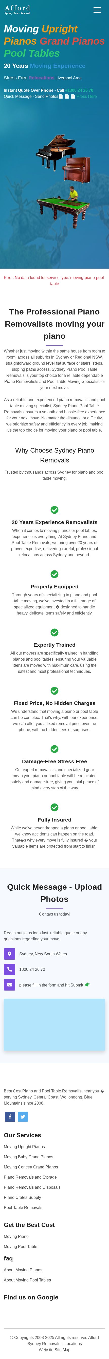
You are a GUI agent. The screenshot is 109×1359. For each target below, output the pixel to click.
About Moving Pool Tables (27, 1280)
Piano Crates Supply (22, 1197)
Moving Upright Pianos (24, 1147)
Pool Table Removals (23, 1207)
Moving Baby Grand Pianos (28, 1157)
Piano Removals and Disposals (32, 1187)
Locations (73, 1344)
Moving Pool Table (20, 1246)
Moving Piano (16, 1236)
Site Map (62, 1350)
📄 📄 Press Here (80, 96)
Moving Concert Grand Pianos (31, 1167)
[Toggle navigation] (97, 10)
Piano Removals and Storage (30, 1177)
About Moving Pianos (23, 1270)
